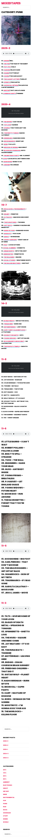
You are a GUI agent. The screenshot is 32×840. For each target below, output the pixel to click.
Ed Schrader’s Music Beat (14, 341)
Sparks (7, 128)
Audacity (8, 234)
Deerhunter (8, 254)
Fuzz (5, 245)
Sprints (7, 82)
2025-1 (5, 749)
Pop (4, 801)
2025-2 (5, 48)
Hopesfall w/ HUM (11, 85)
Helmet (6, 214)
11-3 (3, 603)
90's (4, 779)
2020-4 (5, 104)
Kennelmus (8, 138)
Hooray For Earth (11, 335)
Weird (5, 819)
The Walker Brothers (11, 263)
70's (4, 773)
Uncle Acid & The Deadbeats (14, 209)
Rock (5, 810)
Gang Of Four (9, 230)
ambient (6, 782)
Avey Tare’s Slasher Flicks (14, 330)
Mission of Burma (11, 147)
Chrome (6, 165)
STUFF (5, 816)
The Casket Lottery (12, 79)
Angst (6, 237)
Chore (6, 76)
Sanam (6, 61)
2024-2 (5, 758)
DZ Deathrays (8, 321)
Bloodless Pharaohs (12, 150)
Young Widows (10, 338)
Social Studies (9, 260)
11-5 (3, 545)
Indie (5, 794)
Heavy (5, 788)
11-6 (3, 428)
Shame (6, 73)
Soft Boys (8, 225)
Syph (5, 159)
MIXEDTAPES (11, 3)
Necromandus (9, 141)
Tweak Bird (8, 324)
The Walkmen (9, 257)
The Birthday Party (11, 156)
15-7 (4, 205)
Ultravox (8, 217)
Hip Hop (6, 791)
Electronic (7, 785)
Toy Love (7, 125)
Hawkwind (7, 162)
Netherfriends (10, 327)
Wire (6, 144)
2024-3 (5, 754)
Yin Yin (6, 64)
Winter (6, 90)
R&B (4, 807)
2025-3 (5, 741)
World (5, 822)
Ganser (7, 70)
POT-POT (7, 67)
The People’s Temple (12, 346)
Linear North (8, 251)
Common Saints (9, 93)
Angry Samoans (10, 240)
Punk (5, 804)
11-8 (3, 359)
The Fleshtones (10, 222)
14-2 (4, 303)
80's (4, 776)
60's (4, 770)
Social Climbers (9, 248)
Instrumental (9, 797)
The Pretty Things (11, 133)
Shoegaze (7, 813)
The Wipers (7, 122)
